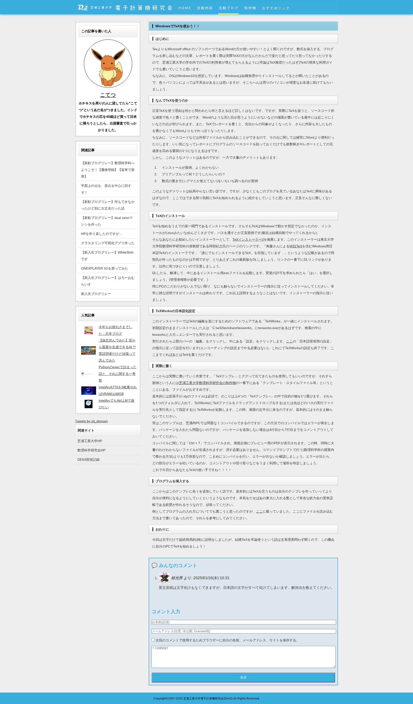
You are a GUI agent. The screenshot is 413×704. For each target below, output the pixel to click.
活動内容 (205, 8)
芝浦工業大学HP (89, 441)
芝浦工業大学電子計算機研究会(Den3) (208, 698)
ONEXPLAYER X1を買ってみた (104, 268)
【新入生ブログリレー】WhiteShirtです (107, 255)
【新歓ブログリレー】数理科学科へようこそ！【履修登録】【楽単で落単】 (108, 169)
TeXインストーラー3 (248, 239)
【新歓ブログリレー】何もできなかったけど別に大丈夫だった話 (108, 205)
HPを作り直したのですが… (101, 234)
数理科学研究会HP (91, 450)
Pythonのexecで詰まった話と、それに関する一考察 (117, 373)
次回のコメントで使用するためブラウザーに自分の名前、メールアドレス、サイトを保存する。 (227, 640)
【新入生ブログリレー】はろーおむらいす (108, 281)
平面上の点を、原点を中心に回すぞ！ (106, 189)
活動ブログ (229, 8)
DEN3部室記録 (88, 459)
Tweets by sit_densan (91, 421)
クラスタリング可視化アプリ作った (108, 243)
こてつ (108, 94)
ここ (289, 341)
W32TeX (295, 246)
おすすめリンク (276, 8)
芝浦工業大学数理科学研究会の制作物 (207, 383)
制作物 (250, 8)
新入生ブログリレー (96, 294)
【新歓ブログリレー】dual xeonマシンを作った (107, 221)
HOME (185, 8)
